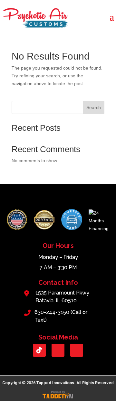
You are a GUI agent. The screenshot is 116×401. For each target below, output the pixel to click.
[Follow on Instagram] (76, 350)
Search (93, 107)
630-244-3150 (51, 312)
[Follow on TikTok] (39, 350)
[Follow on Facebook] (58, 350)
